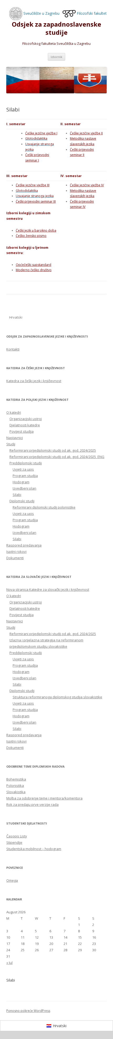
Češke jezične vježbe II (86, 133)
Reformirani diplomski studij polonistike (44, 507)
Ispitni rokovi (16, 551)
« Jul (9, 962)
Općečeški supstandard (33, 264)
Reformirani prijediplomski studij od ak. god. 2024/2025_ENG (56, 456)
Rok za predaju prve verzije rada (32, 804)
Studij (10, 444)
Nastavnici (14, 437)
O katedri (13, 412)
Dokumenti (15, 557)
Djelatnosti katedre (24, 425)
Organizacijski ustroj (25, 418)
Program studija (25, 475)
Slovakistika (15, 791)
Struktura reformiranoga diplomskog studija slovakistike (57, 697)
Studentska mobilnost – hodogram (33, 848)
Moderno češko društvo (34, 270)
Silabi (17, 494)
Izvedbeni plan (24, 488)
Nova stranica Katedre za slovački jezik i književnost (47, 589)
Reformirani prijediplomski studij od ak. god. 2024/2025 (52, 450)
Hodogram (21, 482)
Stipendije (14, 842)
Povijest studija (21, 431)
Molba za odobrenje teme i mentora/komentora (44, 798)
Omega (12, 880)
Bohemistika (16, 779)
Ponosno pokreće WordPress (28, 1010)
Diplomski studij (21, 501)
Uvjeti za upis (23, 469)
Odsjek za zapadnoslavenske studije (56, 28)
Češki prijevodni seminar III (36, 201)
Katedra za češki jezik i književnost (33, 380)
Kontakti (12, 349)
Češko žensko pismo (31, 235)
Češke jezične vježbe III (32, 185)
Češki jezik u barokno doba (36, 230)
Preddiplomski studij (25, 463)
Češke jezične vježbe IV (87, 185)
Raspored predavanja (24, 545)
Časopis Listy (16, 836)
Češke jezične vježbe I (41, 133)
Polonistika (15, 785)
